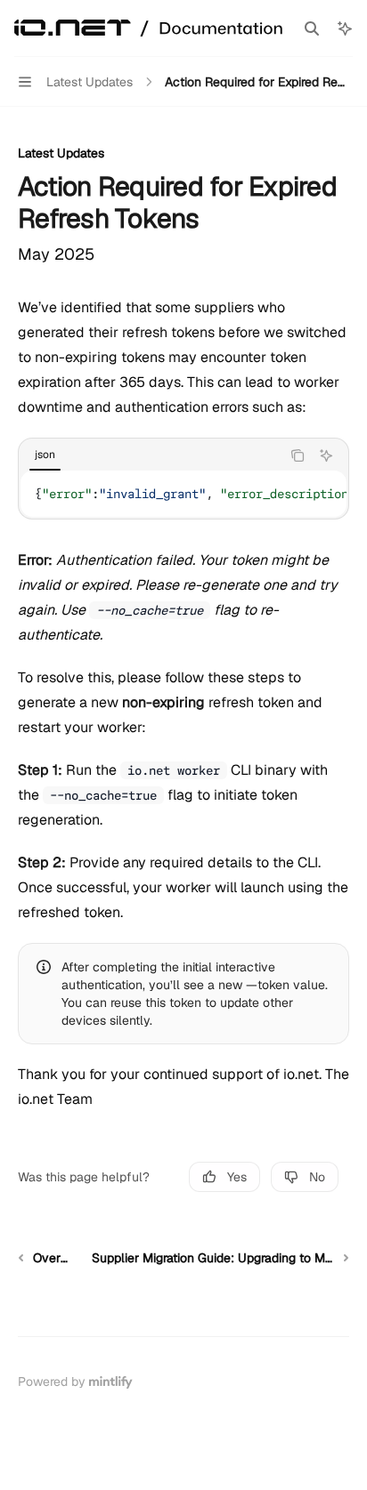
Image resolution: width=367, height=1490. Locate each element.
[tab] (45, 454)
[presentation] (183, 494)
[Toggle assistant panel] (345, 28)
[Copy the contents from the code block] (297, 455)
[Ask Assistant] (326, 455)
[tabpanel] (183, 494)
